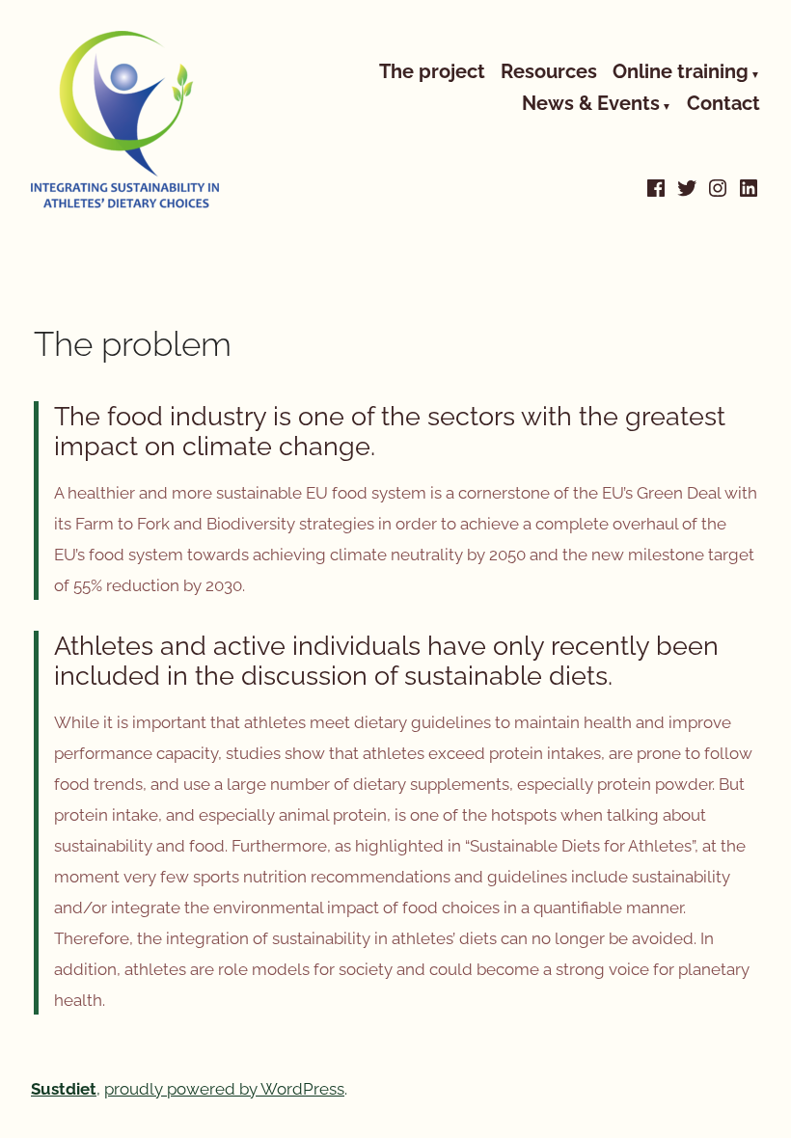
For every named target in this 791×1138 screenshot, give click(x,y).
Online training (681, 72)
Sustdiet (63, 1088)
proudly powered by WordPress (224, 1088)
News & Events (591, 105)
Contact (723, 105)
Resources (549, 72)
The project (432, 72)
